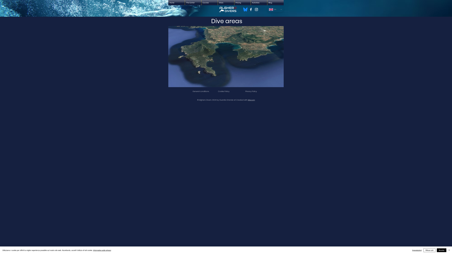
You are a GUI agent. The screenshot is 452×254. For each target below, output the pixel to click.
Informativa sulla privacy (102, 250)
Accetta (441, 250)
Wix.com (251, 100)
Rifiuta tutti (429, 250)
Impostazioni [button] (417, 250)
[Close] (449, 250)
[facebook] (251, 9)
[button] (193, 2)
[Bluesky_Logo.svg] (245, 9)
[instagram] (256, 9)
